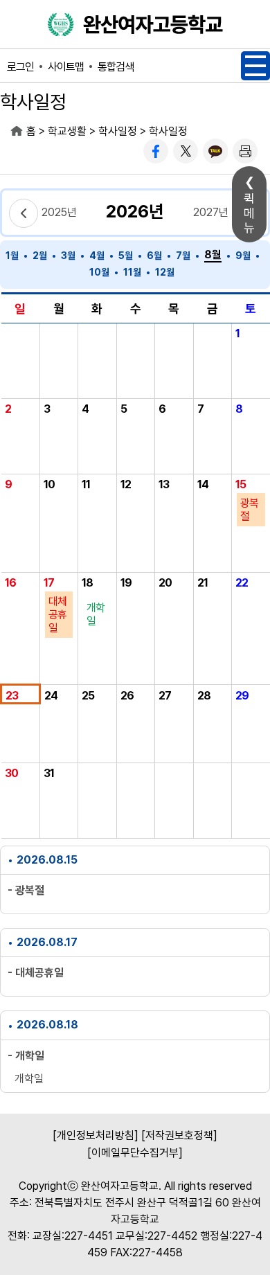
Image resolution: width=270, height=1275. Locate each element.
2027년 (210, 212)
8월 (213, 254)
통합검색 (116, 66)
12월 (164, 272)
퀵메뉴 (249, 213)
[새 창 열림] (155, 151)
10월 (99, 272)
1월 (12, 255)
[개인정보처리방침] (95, 1135)
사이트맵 (66, 66)
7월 (183, 255)
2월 (40, 255)
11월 (132, 272)
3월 (68, 255)
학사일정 (117, 131)
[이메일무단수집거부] (135, 1152)
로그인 (20, 66)
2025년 (59, 212)
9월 (243, 255)
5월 (125, 255)
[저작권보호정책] (179, 1135)
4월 (97, 255)
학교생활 (67, 131)
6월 (154, 255)
